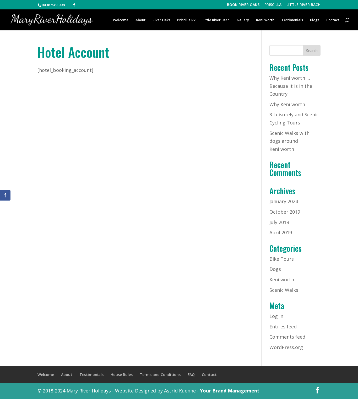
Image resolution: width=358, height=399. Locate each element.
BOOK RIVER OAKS (243, 5)
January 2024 (283, 201)
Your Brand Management (229, 390)
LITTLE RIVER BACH (303, 5)
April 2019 (280, 232)
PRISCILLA (272, 5)
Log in (276, 316)
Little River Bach (216, 20)
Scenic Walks (283, 290)
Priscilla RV (186, 20)
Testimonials (292, 20)
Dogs (275, 269)
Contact (332, 20)
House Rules (122, 374)
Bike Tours (281, 259)
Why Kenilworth (287, 104)
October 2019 (284, 212)
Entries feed (283, 326)
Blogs (314, 20)
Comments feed (287, 337)
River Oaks (161, 20)
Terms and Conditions (160, 374)
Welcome (120, 20)
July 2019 (279, 222)
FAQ (191, 374)
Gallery (243, 20)
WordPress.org (286, 347)
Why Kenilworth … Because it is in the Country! (290, 86)
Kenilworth (265, 20)
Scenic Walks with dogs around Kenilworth (289, 141)
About (140, 20)
